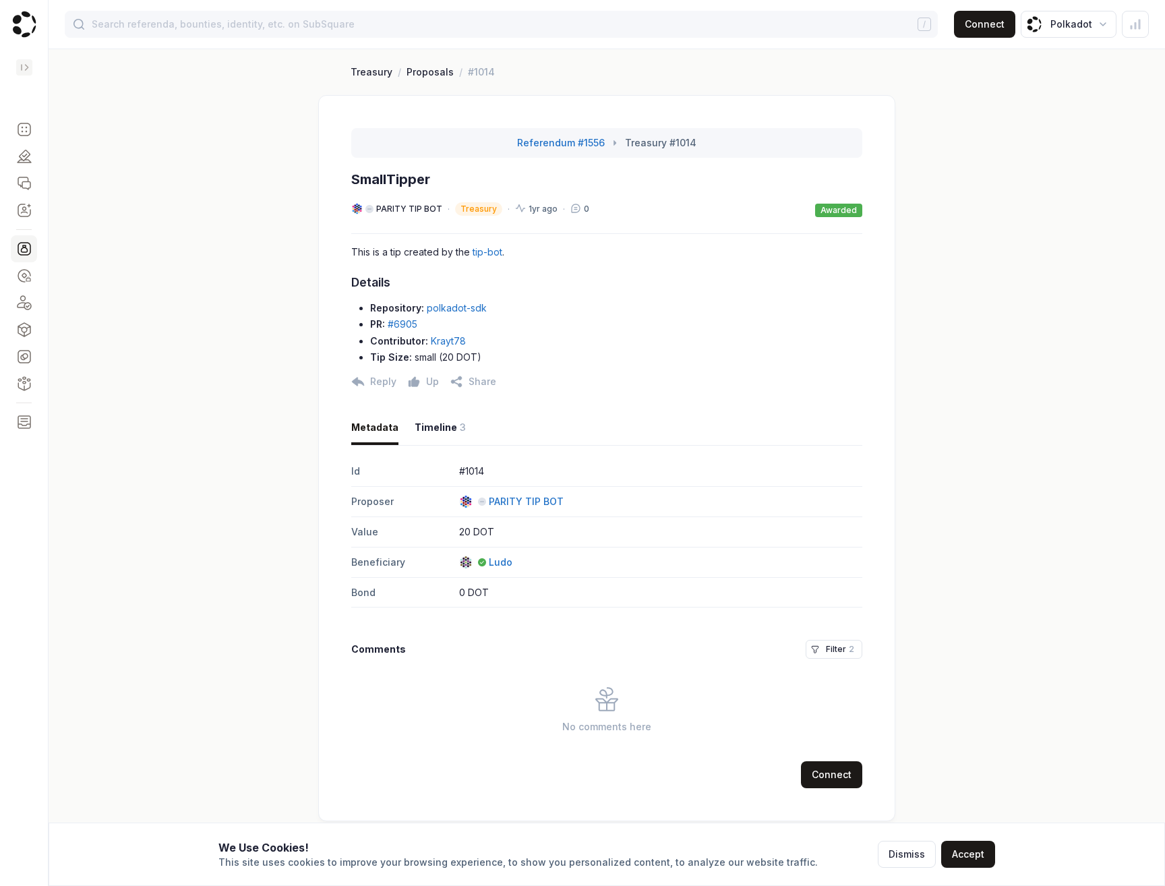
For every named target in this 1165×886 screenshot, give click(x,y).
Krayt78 (448, 341)
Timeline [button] (440, 427)
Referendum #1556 (561, 142)
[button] (24, 129)
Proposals (430, 72)
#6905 (402, 324)
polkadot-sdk (457, 308)
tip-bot (487, 252)
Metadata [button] (374, 427)
